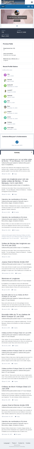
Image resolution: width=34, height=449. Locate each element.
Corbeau (9, 122)
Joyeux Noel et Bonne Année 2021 (15, 262)
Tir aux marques (26, 264)
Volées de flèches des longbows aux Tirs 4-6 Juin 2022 (16, 244)
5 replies (19, 273)
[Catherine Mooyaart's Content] (17, 26)
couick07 (9, 90)
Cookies (28, 443)
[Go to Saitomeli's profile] (5, 96)
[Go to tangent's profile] (5, 112)
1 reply (15, 173)
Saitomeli (9, 95)
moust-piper (10, 127)
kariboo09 (10, 85)
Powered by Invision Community (17, 446)
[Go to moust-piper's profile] (5, 128)
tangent (9, 111)
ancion (9, 117)
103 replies (16, 212)
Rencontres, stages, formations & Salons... (13, 203)
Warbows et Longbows (11, 279)
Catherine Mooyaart (7, 163)
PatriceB (9, 79)
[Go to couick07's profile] (5, 91)
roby (8, 74)
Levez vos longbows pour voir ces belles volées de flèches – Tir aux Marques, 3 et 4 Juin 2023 (17, 160)
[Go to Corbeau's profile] (5, 123)
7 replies (15, 345)
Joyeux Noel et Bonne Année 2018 (15, 405)
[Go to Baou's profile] (5, 107)
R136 (8, 101)
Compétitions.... (10, 164)
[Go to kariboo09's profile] (5, 85)
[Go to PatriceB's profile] (5, 80)
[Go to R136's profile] (5, 101)
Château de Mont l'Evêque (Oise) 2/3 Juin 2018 (16, 333)
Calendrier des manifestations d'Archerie (14, 199)
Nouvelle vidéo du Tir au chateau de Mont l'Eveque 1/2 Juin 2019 (15, 295)
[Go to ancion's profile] (5, 117)
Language (7, 443)
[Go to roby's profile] (5, 75)
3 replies (15, 309)
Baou (8, 106)
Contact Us (21, 443)
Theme (14, 443)
